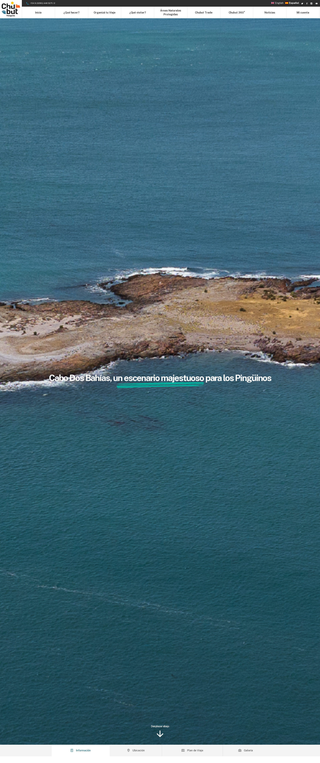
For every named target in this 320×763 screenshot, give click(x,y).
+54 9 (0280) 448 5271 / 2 (42, 3)
